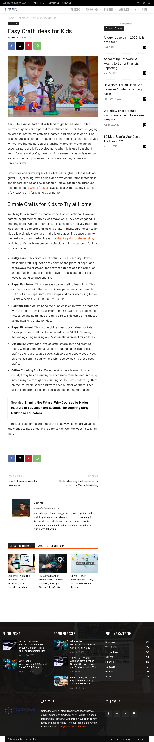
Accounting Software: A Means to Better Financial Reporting (121, 63)
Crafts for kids (39, 187)
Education (23, 18)
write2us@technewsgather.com (71, 726)
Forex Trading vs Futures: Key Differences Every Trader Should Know (83, 680)
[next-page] (16, 594)
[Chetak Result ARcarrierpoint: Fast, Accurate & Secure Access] (84, 563)
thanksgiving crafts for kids (75, 238)
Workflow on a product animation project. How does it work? (124, 115)
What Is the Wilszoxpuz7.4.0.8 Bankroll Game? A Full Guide (33, 664)
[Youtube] (134, 713)
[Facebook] (138, 3)
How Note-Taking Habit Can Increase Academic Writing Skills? (123, 89)
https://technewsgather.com (47, 508)
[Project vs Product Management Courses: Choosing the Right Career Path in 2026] (53, 563)
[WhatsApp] (37, 46)
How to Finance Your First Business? (24, 483)
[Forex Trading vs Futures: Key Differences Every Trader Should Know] (61, 681)
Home (11, 18)
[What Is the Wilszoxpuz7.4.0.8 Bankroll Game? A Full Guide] (10, 664)
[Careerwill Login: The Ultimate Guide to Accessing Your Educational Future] (21, 563)
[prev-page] (10, 594)
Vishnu (15, 37)
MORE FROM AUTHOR (51, 546)
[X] (149, 3)
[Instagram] (144, 3)
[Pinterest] (28, 46)
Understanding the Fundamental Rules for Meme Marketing (78, 483)
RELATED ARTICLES (21, 546)
